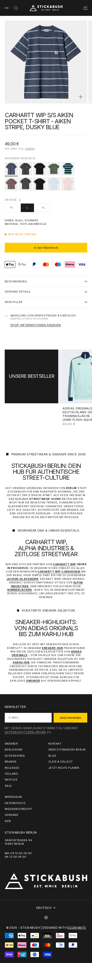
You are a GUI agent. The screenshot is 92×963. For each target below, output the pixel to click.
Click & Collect (60, 761)
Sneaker (11, 743)
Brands (11, 761)
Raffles (11, 779)
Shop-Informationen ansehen (35, 325)
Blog (52, 755)
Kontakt (54, 743)
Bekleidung (13, 749)
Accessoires (15, 755)
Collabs (11, 773)
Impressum (13, 797)
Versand (30, 149)
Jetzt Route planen (63, 767)
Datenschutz (15, 803)
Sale (8, 785)
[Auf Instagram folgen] (46, 917)
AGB (8, 821)
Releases (12, 767)
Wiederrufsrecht (18, 809)
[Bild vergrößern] (80, 97)
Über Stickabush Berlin (67, 749)
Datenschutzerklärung (25, 732)
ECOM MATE (76, 927)
